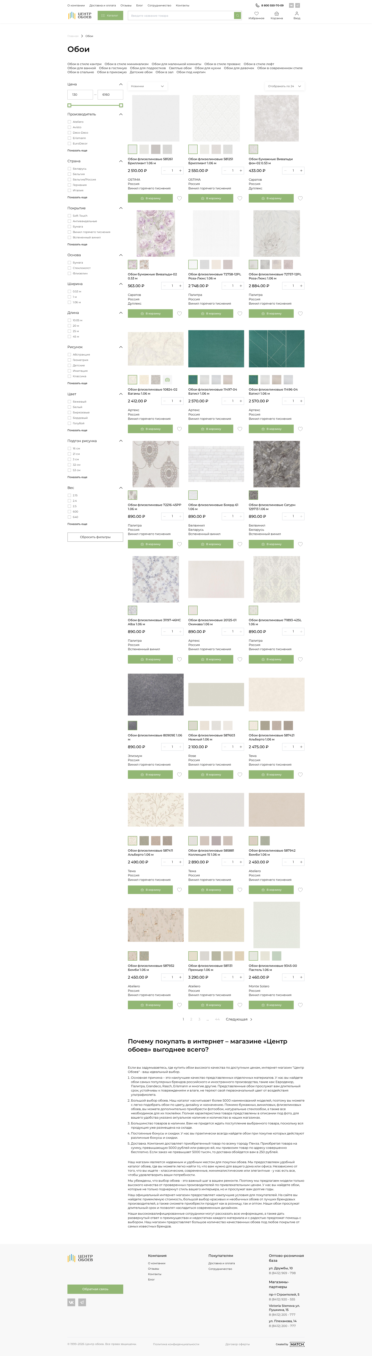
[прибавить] (180, 170)
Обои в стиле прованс (222, 64)
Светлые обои (180, 68)
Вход (297, 18)
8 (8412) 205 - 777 (282, 1314)
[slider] (69, 105)
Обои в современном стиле (280, 68)
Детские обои (141, 72)
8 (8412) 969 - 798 (282, 1273)
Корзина (277, 18)
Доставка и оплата (103, 5)
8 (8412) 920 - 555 (282, 1299)
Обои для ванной (81, 68)
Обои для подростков (148, 68)
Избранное (256, 18)
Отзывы (126, 5)
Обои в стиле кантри (84, 64)
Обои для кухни (208, 68)
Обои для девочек (239, 68)
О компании (76, 5)
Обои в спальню (80, 72)
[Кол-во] (172, 170)
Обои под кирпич (191, 72)
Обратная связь (95, 1289)
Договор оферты (238, 1344)
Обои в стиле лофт (259, 64)
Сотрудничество (159, 5)
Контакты (182, 5)
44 (217, 1019)
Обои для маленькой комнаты (176, 64)
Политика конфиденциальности (176, 1344)
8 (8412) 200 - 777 (282, 1326)
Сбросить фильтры (95, 537)
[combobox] (185, 15)
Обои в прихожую (112, 72)
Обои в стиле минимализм (127, 64)
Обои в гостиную (113, 68)
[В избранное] (179, 198)
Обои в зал (164, 72)
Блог (139, 5)
